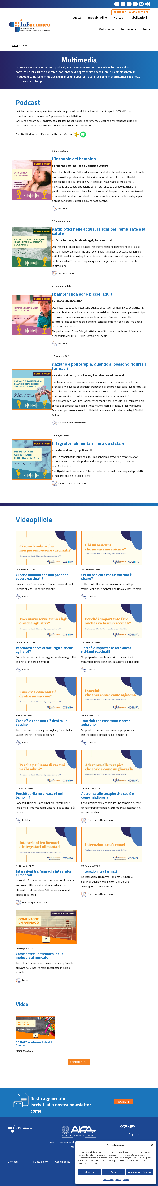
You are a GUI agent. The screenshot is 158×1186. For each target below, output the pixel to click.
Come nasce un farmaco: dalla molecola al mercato (39, 955)
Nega (113, 1172)
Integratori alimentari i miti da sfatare (88, 442)
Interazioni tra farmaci (99, 870)
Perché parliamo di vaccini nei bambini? (39, 794)
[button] (151, 1145)
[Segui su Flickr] (141, 4)
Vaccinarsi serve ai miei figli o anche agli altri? (44, 649)
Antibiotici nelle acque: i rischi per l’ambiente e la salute (98, 230)
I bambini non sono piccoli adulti (83, 293)
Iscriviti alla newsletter (131, 12)
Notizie (118, 17)
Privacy (118, 1179)
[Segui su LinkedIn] (116, 4)
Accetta (89, 1172)
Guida (146, 29)
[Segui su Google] (147, 4)
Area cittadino (97, 17)
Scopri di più (79, 1061)
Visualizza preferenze (140, 1172)
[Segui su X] (135, 4)
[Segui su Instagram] (129, 4)
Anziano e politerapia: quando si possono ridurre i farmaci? (99, 365)
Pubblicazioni (138, 17)
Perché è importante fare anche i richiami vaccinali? (107, 649)
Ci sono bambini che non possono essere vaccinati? (42, 576)
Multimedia (106, 29)
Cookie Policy (108, 1179)
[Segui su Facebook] (123, 4)
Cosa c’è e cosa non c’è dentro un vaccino (42, 722)
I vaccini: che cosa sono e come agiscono (105, 722)
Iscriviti (123, 1101)
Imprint (126, 1179)
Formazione (128, 29)
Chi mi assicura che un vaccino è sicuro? (106, 576)
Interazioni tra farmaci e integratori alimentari (44, 872)
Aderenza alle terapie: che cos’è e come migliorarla (107, 794)
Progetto (75, 17)
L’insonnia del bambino (74, 158)
